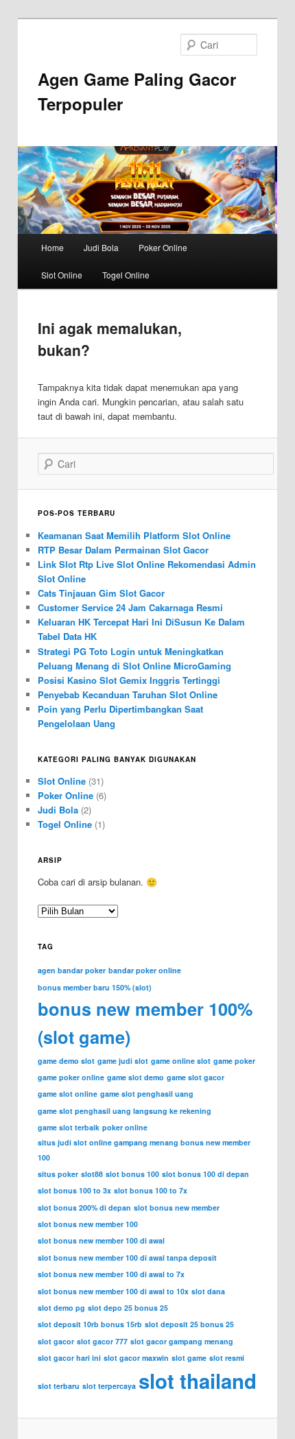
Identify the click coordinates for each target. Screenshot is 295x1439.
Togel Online (126, 275)
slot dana (208, 1291)
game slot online (67, 1094)
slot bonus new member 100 (88, 1224)
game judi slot (122, 1061)
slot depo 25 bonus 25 (128, 1308)
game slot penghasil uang (146, 1094)
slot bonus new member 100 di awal (101, 1240)
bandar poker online (144, 970)
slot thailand (198, 1380)
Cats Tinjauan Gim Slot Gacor (101, 592)
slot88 (92, 1174)
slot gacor (56, 1341)
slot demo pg (61, 1308)
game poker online (71, 1077)
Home (52, 247)
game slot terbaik (68, 1127)
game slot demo (135, 1077)
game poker (234, 1061)
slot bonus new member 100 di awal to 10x (113, 1291)
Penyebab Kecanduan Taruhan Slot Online (127, 694)
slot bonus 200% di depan (84, 1207)
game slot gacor (195, 1077)
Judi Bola (101, 247)
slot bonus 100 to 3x (74, 1190)
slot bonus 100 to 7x (150, 1190)
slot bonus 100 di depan (205, 1174)
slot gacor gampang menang (181, 1341)
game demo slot (66, 1061)
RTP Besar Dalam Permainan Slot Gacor (123, 549)
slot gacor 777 (102, 1341)
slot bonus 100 (132, 1174)
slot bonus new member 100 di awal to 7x (111, 1274)
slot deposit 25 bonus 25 (189, 1324)
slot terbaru (59, 1386)
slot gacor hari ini (69, 1358)
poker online (125, 1127)
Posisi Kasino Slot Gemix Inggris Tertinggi (129, 680)
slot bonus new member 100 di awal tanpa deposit (127, 1257)
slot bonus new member (177, 1207)
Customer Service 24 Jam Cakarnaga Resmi (130, 607)
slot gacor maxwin (136, 1358)
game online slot (181, 1061)
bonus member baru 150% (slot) (95, 987)
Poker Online (163, 247)
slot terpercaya (109, 1386)
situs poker (58, 1174)
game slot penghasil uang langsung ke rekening (124, 1111)
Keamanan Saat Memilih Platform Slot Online (134, 535)
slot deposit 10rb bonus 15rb (90, 1324)
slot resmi (226, 1358)
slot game (189, 1358)
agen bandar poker (72, 970)
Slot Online (61, 275)
